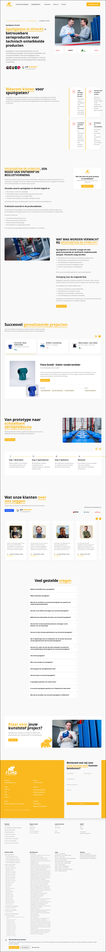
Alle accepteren (14, 947)
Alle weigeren (25, 947)
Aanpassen (36, 947)
